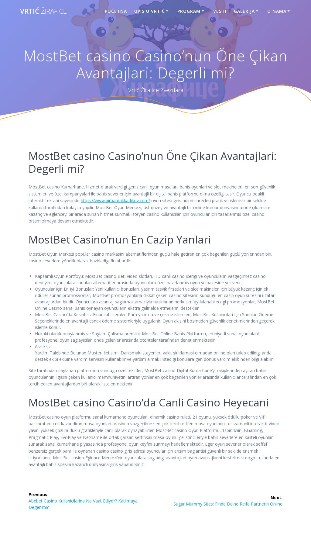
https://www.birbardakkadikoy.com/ (115, 200)
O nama (276, 11)
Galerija (244, 11)
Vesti (220, 11)
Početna (116, 11)
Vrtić (43, 11)
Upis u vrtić (149, 11)
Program (188, 11)
